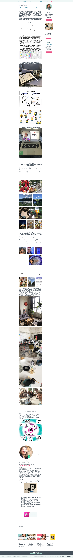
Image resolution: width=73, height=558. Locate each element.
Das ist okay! (69, 556)
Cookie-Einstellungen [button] (59, 556)
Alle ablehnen (64, 556)
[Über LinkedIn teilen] (21, 519)
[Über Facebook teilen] (19, 519)
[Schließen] (72, 556)
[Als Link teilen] (23, 519)
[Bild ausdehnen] (24, 186)
